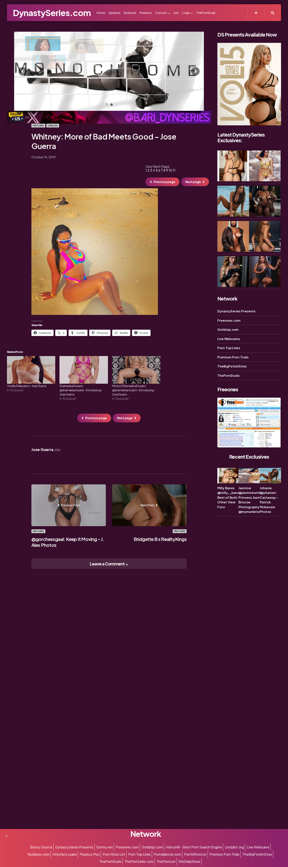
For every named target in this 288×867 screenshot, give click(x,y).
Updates (53, 125)
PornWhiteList (195, 854)
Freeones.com (229, 320)
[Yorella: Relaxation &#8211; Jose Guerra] (31, 370)
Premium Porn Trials (233, 357)
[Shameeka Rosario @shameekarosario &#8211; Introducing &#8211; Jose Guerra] (83, 370)
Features (38, 125)
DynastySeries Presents (236, 311)
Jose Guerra (45, 449)
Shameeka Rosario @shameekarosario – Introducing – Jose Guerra (80, 390)
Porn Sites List (114, 854)
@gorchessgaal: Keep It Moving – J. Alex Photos (67, 542)
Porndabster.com (167, 854)
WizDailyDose (189, 861)
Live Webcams (228, 339)
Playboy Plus (90, 854)
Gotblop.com (228, 329)
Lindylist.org (234, 847)
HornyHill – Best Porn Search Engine (194, 847)
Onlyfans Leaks (64, 854)
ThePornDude (228, 375)
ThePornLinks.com (138, 861)
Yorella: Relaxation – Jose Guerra (26, 386)
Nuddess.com (39, 854)
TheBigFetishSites (232, 366)
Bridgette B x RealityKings (160, 539)
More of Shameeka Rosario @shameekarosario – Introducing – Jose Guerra (133, 390)
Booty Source (41, 847)
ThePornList (166, 861)
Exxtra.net (104, 847)
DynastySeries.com (52, 12)
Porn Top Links (228, 348)
